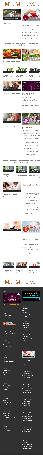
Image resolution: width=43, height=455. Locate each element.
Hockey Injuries (25, 329)
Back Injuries (25, 310)
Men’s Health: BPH (7, 408)
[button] (12, 14)
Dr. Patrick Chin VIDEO (27, 448)
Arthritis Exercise (7, 342)
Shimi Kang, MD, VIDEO (27, 433)
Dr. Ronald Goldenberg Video (28, 375)
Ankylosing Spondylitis (8, 331)
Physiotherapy (25, 336)
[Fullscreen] (19, 18)
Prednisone (7, 340)
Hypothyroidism (6, 404)
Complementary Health (27, 318)
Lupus (5, 352)
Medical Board (25, 366)
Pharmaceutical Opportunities (9, 317)
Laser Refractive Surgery (8, 383)
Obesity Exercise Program (8, 423)
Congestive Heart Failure (8, 393)
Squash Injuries (25, 349)
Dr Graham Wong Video (27, 405)
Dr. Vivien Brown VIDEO (27, 424)
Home (5, 291)
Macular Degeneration (8, 385)
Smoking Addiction (7, 430)
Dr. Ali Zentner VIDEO (27, 412)
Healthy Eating (25, 320)
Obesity (5, 419)
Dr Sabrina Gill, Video (26, 386)
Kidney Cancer (6, 387)
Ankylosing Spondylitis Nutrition (10, 333)
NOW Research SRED (7, 321)
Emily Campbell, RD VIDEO (27, 446)
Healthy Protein (26, 325)
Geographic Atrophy (7, 381)
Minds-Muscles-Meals (7, 315)
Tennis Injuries (25, 346)
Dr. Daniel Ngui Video (27, 379)
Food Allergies (26, 323)
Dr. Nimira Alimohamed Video (28, 439)
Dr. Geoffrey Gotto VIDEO (27, 416)
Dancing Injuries (26, 344)
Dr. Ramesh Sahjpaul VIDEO (27, 427)
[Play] (4, 18)
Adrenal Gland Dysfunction (9, 361)
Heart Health (6, 389)
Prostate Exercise (7, 413)
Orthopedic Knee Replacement (28, 334)
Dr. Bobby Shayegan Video (27, 399)
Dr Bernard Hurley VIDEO (27, 381)
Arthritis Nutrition (7, 344)
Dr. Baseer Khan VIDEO (27, 429)
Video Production (7, 319)
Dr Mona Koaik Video (27, 390)
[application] (12, 14)
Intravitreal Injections (8, 380)
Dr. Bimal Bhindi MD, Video (27, 437)
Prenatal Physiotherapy (28, 338)
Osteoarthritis (6, 424)
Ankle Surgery (25, 306)
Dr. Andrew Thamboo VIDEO (28, 420)
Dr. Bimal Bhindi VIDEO (27, 422)
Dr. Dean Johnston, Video (27, 444)
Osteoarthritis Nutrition (9, 348)
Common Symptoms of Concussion (29, 342)
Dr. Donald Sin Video (26, 431)
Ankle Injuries (25, 308)
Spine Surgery (26, 312)
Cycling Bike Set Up (26, 314)
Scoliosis (5, 428)
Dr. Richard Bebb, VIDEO (27, 371)
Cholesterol (6, 396)
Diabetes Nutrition (7, 365)
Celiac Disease (6, 353)
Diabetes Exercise (7, 368)
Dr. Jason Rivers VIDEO (27, 398)
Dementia (5, 357)
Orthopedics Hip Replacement (28, 333)
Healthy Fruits (26, 327)
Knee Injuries (25, 331)
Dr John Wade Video (26, 403)
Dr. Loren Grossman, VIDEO (28, 377)
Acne (4, 325)
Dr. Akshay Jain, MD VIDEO (27, 383)
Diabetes (5, 359)
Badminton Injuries (26, 348)
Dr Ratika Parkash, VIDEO (27, 396)
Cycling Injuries (25, 316)
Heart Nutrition (7, 400)
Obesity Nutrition (7, 421)
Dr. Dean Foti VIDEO (26, 442)
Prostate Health (6, 409)
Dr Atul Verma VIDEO (27, 401)
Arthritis (5, 329)
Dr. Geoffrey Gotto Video (27, 435)
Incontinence (6, 415)
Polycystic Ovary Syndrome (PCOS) (9, 417)
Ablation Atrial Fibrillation (8, 391)
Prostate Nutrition (7, 411)
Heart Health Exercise (8, 402)
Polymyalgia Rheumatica (8, 350)
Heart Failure (6, 395)
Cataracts (6, 376)
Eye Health (5, 374)
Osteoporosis (6, 426)
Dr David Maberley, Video (27, 394)
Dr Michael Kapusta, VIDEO (27, 388)
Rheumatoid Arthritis (8, 335)
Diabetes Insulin (7, 363)
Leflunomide (7, 339)
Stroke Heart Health (7, 398)
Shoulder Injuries (26, 340)
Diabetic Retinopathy (8, 378)
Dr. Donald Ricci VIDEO (27, 418)
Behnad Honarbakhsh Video (28, 409)
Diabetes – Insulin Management (9, 367)
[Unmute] (17, 18)
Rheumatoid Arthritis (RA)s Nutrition (11, 337)
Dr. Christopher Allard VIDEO (28, 368)
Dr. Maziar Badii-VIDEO (27, 370)
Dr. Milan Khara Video (27, 440)
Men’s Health (6, 406)
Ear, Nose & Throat (7, 370)
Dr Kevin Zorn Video (26, 407)
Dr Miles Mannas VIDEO (27, 392)
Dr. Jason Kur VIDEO (26, 384)
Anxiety (5, 327)
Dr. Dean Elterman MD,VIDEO (28, 373)
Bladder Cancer (6, 355)
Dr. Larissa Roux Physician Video (28, 411)
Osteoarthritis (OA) (7, 346)
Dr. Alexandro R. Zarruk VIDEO (28, 414)
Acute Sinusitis (7, 372)
